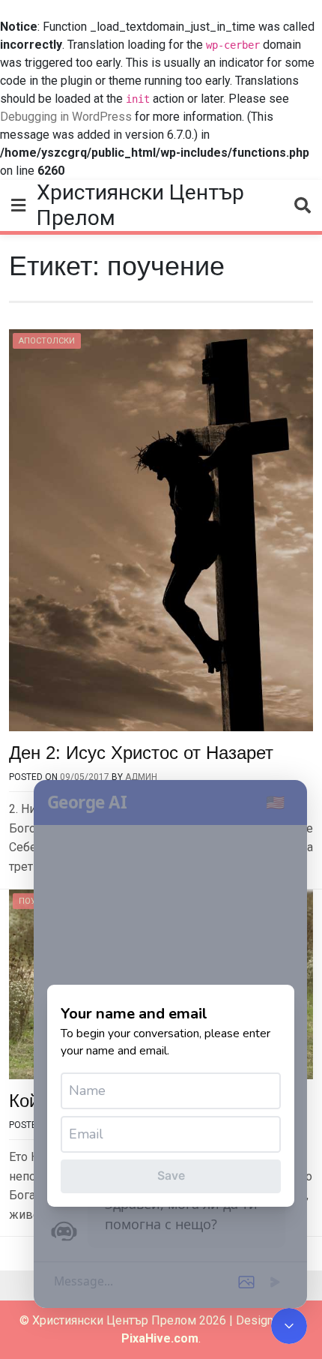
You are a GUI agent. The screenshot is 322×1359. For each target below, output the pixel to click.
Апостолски (47, 341)
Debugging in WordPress (66, 117)
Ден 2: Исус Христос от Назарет (141, 752)
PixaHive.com (159, 1338)
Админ (141, 777)
